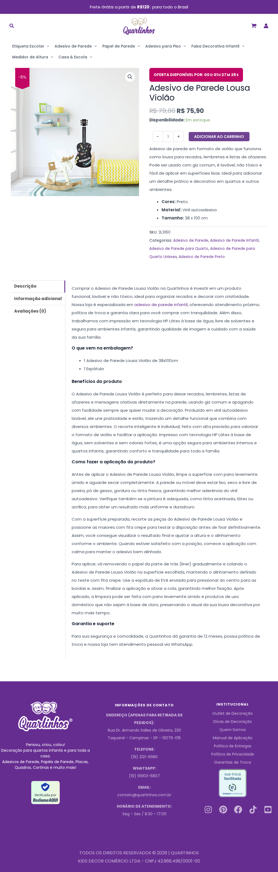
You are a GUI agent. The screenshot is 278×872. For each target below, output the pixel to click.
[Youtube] (268, 809)
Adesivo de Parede (73, 46)
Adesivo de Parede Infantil (234, 240)
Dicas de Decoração (232, 721)
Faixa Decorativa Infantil (215, 46)
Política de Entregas (232, 746)
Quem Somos (232, 729)
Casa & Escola (72, 57)
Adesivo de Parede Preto (202, 256)
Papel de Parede (118, 46)
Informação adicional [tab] (38, 298)
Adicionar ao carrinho (219, 136)
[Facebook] (238, 809)
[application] (46, 46)
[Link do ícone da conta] (266, 25)
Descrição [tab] (25, 286)
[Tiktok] (253, 809)
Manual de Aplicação (232, 738)
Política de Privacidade (232, 754)
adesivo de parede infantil (161, 304)
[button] (12, 26)
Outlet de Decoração (232, 713)
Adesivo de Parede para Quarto (178, 248)
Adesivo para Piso (163, 46)
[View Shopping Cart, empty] (253, 25)
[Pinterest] (223, 809)
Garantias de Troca (232, 762)
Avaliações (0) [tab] (30, 311)
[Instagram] (208, 809)
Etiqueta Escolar (28, 46)
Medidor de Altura (30, 57)
